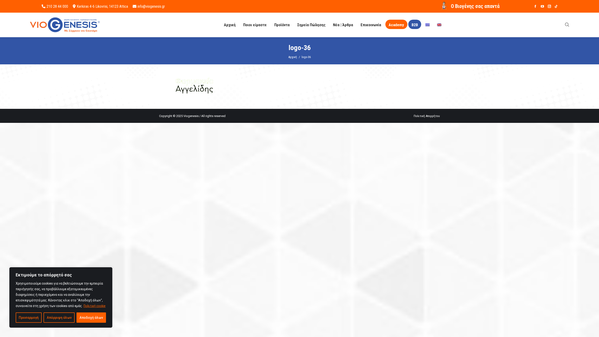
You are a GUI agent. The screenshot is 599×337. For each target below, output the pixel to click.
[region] (60, 297)
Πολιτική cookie (95, 306)
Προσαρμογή (29, 317)
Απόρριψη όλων (59, 317)
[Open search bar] (567, 25)
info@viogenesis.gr (151, 6)
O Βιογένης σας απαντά (475, 6)
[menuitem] (427, 25)
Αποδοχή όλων (91, 317)
